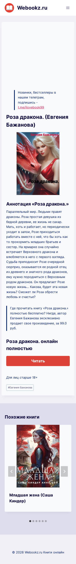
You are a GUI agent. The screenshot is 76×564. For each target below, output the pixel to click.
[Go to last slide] (11, 471)
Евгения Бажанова (20, 387)
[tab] (30, 521)
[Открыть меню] (67, 8)
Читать (38, 361)
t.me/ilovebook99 (31, 107)
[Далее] (64, 471)
